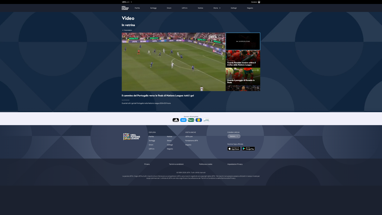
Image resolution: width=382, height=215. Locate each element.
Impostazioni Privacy (235, 164)
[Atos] (183, 120)
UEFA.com (189, 136)
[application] (174, 62)
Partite (151, 136)
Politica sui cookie (205, 164)
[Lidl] (198, 120)
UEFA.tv (151, 149)
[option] (243, 41)
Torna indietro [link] (128, 30)
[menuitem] (140, 8)
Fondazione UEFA (191, 140)
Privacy (147, 164)
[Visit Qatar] (206, 120)
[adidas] (175, 120)
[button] (217, 8)
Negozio (170, 149)
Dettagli (170, 145)
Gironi (151, 145)
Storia (169, 140)
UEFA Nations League (125, 8)
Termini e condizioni (176, 164)
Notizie (169, 136)
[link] (137, 8)
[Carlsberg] (191, 120)
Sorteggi (152, 140)
